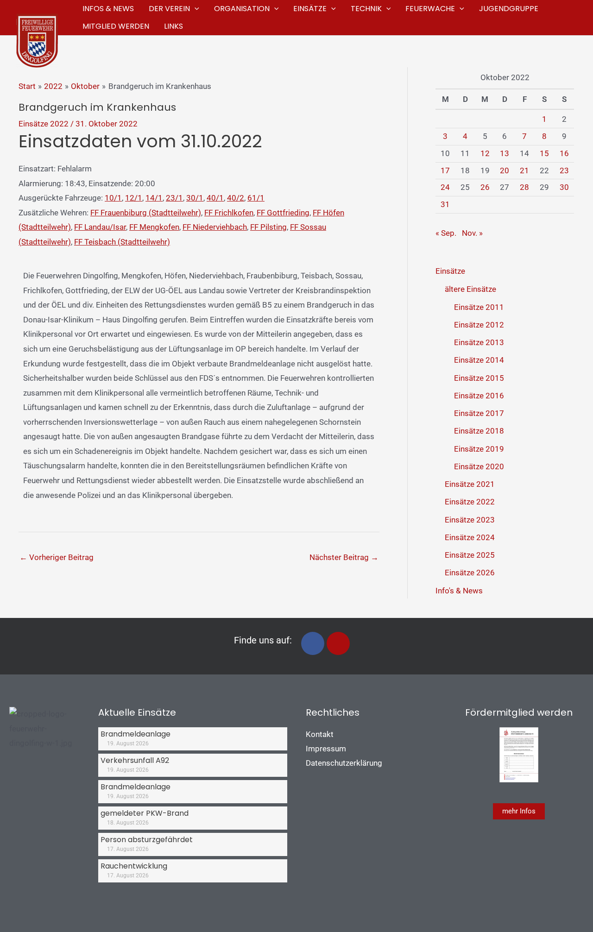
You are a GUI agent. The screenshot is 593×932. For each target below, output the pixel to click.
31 (445, 204)
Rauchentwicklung (134, 866)
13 (504, 153)
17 (445, 170)
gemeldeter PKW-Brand (145, 813)
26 (485, 187)
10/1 (113, 197)
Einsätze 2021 (470, 484)
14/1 (154, 197)
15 (544, 153)
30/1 (194, 197)
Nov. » (472, 233)
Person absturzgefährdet (147, 839)
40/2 (235, 197)
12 (485, 153)
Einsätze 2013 (479, 342)
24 (445, 187)
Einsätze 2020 (479, 466)
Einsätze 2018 (479, 430)
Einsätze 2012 (479, 324)
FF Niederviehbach (215, 227)
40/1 (215, 197)
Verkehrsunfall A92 (135, 760)
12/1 (133, 197)
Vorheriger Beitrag (56, 557)
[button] (194, 9)
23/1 (174, 197)
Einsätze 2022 (44, 123)
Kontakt (320, 734)
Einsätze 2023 (470, 519)
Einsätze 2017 (479, 413)
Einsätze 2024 (470, 537)
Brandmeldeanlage (135, 734)
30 (564, 187)
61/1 (256, 197)
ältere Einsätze (470, 289)
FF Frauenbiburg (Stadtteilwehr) (145, 212)
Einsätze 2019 (479, 448)
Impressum (326, 748)
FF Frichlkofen (228, 212)
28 (524, 187)
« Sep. (445, 233)
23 (564, 170)
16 (564, 153)
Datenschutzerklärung (344, 763)
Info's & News (459, 590)
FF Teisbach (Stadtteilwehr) (122, 241)
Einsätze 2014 (479, 360)
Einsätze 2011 (479, 307)
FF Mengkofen (154, 227)
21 (524, 170)
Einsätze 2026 (470, 572)
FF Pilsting (268, 227)
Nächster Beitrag (344, 557)
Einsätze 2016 (479, 395)
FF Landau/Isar (100, 227)
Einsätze (450, 271)
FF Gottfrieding (283, 212)
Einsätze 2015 (479, 378)
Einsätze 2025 (470, 555)
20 (504, 170)
